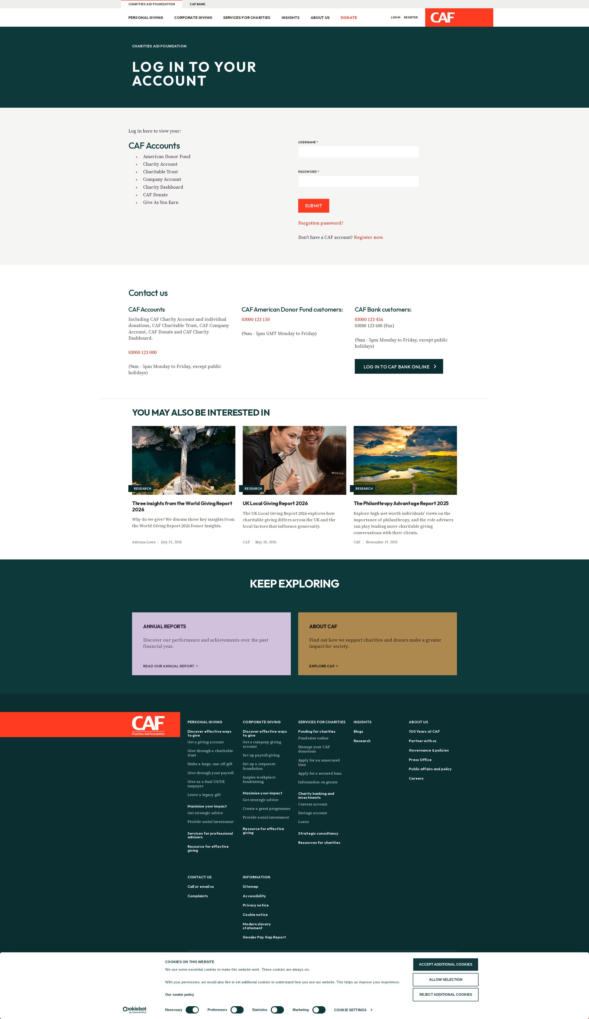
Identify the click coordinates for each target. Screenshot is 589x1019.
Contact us (200, 877)
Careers (416, 778)
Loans (303, 821)
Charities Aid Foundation (151, 4)
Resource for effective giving (208, 848)
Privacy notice (256, 905)
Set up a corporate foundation (259, 766)
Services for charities (247, 17)
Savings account (312, 812)
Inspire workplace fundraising (259, 779)
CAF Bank (197, 4)
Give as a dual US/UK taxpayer (206, 783)
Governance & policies (429, 750)
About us (320, 17)
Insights (291, 17)
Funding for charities (317, 731)
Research (362, 741)
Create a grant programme (266, 808)
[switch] (237, 1009)
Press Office (420, 760)
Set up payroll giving (261, 755)
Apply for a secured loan (319, 773)
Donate (349, 17)
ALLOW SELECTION (445, 979)
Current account (312, 804)
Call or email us (201, 887)
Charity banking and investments (316, 795)
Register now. (369, 237)
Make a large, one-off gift (210, 763)
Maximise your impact (207, 806)
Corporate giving (193, 17)
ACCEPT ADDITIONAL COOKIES (445, 964)
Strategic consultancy (318, 833)
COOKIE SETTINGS (350, 1010)
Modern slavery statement (257, 926)
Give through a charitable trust (210, 753)
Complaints (198, 896)
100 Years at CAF (424, 731)
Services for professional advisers (210, 835)
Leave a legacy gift (204, 794)
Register (411, 17)
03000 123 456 (369, 319)
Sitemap (250, 887)
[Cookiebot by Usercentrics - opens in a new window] (135, 1010)
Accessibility (254, 896)
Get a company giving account (262, 744)
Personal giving (145, 17)
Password (308, 172)
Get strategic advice (205, 812)
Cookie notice (255, 915)
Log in (395, 17)
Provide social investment (211, 821)
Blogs (359, 731)
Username (308, 142)
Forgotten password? (320, 223)
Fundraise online (313, 738)
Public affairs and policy (430, 769)
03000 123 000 (142, 352)
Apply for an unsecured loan (319, 762)
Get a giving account (206, 741)
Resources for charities (319, 843)
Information (256, 877)
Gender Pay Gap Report (264, 937)
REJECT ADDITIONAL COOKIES (445, 994)
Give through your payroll (211, 772)
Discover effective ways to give (210, 733)
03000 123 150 (256, 319)
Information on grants (318, 782)
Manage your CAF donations (314, 749)
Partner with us (422, 741)
